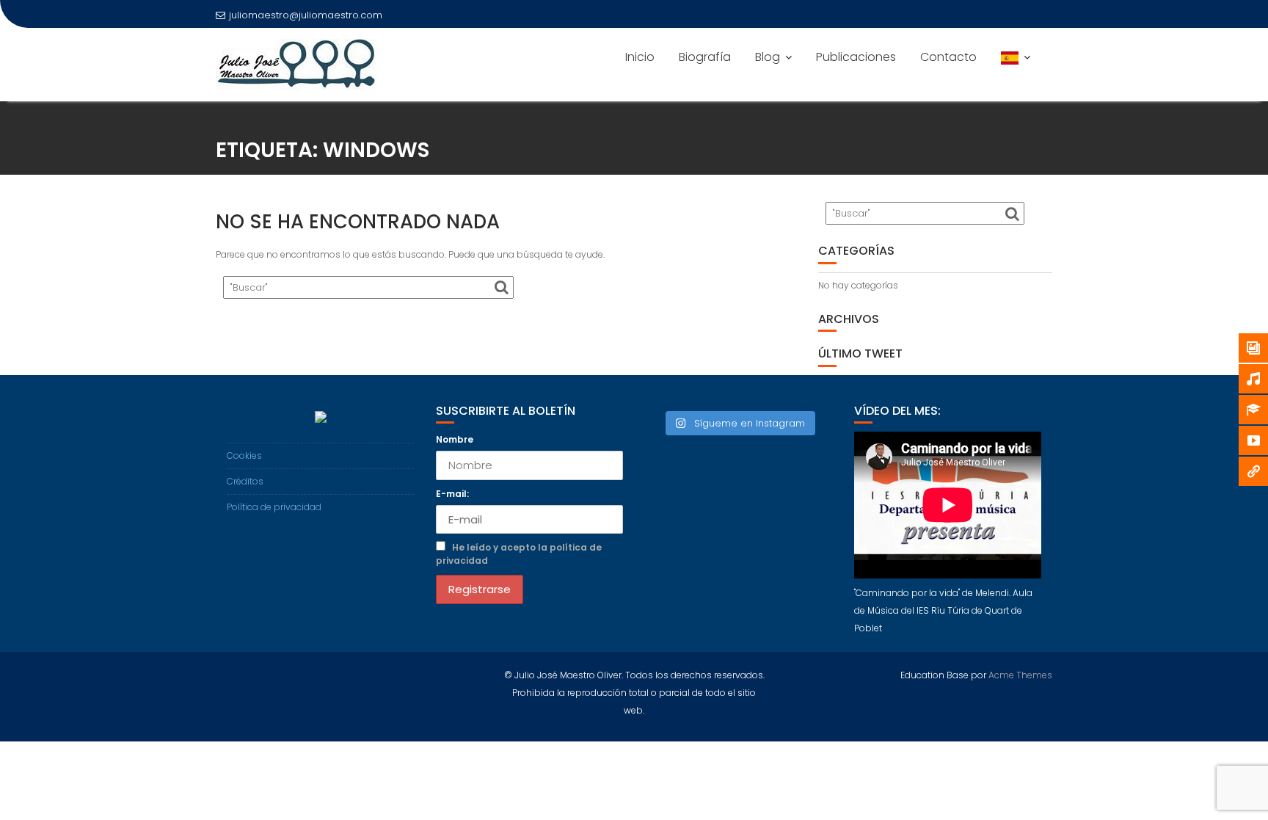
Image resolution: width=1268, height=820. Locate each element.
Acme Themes (1020, 675)
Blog (767, 56)
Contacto (948, 56)
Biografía (705, 56)
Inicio (640, 56)
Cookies (244, 455)
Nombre (454, 439)
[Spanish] (1015, 57)
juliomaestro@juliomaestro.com (305, 15)
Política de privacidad (274, 507)
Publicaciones (856, 56)
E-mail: (452, 493)
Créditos (245, 481)
